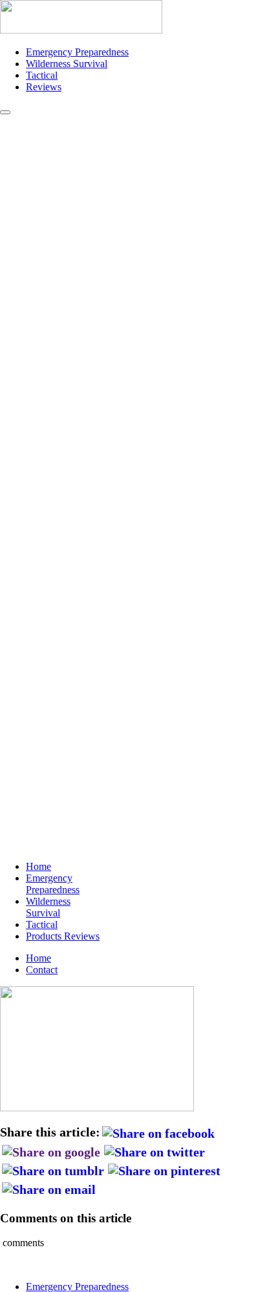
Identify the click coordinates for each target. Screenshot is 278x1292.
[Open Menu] (5, 112)
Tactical (42, 75)
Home (38, 866)
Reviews (43, 86)
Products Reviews (63, 936)
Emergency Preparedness (77, 51)
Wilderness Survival (66, 63)
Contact (42, 969)
